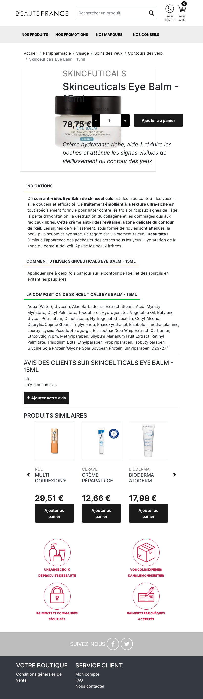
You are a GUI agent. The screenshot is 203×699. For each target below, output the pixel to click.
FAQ (79, 680)
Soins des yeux (108, 53)
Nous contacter (90, 686)
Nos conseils (146, 35)
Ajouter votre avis (48, 397)
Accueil (30, 53)
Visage (82, 53)
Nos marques (109, 35)
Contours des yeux (145, 53)
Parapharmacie (57, 53)
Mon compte (87, 674)
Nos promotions (71, 35)
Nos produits (35, 35)
